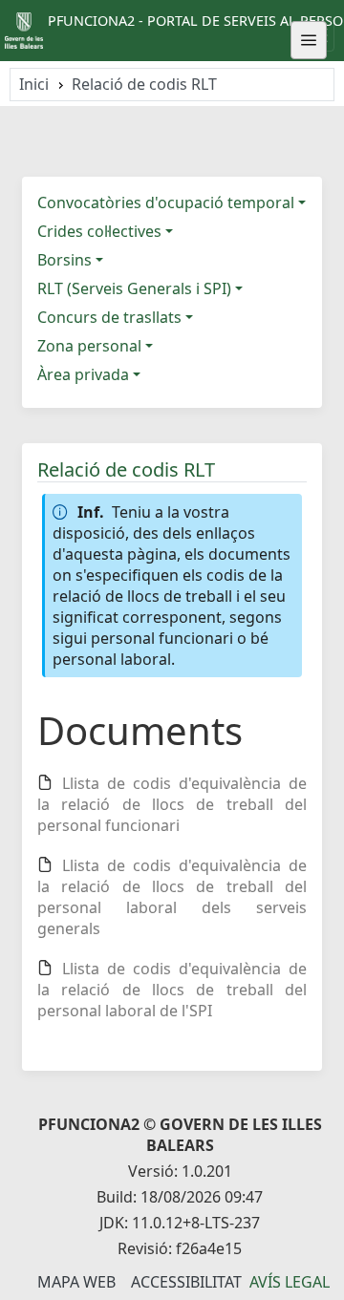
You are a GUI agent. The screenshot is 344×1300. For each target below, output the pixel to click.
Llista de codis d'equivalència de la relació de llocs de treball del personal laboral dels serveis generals (172, 897)
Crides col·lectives (99, 231)
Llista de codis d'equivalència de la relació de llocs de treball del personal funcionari (172, 804)
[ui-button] (308, 40)
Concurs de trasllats (109, 317)
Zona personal (89, 345)
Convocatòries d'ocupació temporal (165, 202)
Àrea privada (83, 374)
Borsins (64, 259)
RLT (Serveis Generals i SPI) (134, 288)
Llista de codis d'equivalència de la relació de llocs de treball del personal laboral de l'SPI (172, 989)
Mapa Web (76, 1281)
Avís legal (289, 1281)
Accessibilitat (186, 1281)
